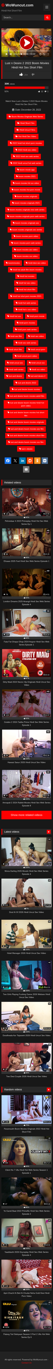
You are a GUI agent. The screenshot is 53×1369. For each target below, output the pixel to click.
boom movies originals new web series (27, 210)
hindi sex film (16, 336)
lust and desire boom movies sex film (27, 429)
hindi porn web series (27, 329)
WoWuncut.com (19, 5)
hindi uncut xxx (38, 363)
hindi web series (16, 369)
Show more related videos (26, 814)
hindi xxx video (38, 369)
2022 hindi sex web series (27, 156)
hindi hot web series (27, 303)
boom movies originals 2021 (27, 203)
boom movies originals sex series (27, 229)
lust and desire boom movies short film (27, 435)
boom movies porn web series (27, 243)
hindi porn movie (37, 316)
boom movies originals (27, 196)
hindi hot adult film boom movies (27, 269)
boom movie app (27, 170)
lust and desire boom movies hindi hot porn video (27, 404)
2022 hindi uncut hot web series (27, 163)
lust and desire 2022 (27, 383)
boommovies (14, 263)
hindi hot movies (27, 276)
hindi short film (15, 349)
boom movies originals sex (27, 223)
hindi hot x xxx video (27, 309)
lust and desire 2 (38, 376)
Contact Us (27, 1363)
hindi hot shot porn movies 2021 (27, 296)
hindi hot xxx (15, 316)
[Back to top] (44, 1360)
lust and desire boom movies (27, 389)
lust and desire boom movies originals (27, 422)
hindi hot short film (27, 289)
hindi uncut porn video (27, 356)
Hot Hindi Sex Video (27, 136)
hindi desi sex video (37, 263)
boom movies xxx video (27, 256)
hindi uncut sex (16, 363)
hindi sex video (37, 336)
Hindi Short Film (27, 123)
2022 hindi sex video (27, 150)
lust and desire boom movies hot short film (27, 414)
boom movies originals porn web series (27, 216)
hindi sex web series (27, 343)
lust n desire (27, 449)
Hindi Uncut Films (27, 130)
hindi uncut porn (38, 349)
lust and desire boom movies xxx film (27, 442)
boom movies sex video (27, 249)
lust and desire (15, 376)
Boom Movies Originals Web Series (27, 116)
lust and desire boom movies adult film (27, 396)
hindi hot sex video (27, 283)
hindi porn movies (27, 323)
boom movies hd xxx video (27, 183)
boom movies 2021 (27, 176)
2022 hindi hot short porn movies (27, 143)
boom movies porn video (27, 236)
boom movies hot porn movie (27, 190)
